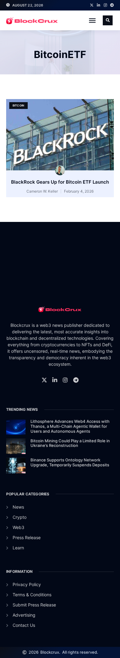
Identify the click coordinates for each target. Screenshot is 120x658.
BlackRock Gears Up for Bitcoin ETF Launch (60, 182)
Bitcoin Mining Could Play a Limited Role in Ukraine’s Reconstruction (70, 443)
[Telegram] (112, 5)
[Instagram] (105, 5)
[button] (92, 20)
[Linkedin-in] (98, 5)
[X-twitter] (92, 5)
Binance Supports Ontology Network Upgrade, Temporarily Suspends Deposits (69, 462)
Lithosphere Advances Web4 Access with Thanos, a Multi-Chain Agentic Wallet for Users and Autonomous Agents (70, 426)
